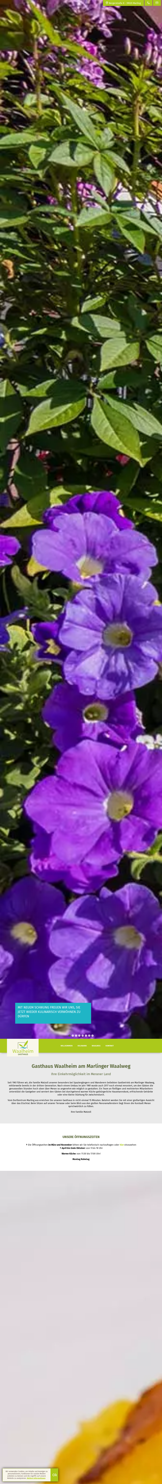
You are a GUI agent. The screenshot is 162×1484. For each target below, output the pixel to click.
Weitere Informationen (36, 1478)
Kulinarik (82, 1046)
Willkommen (67, 1046)
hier (122, 1144)
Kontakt (110, 1046)
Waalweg (96, 1046)
